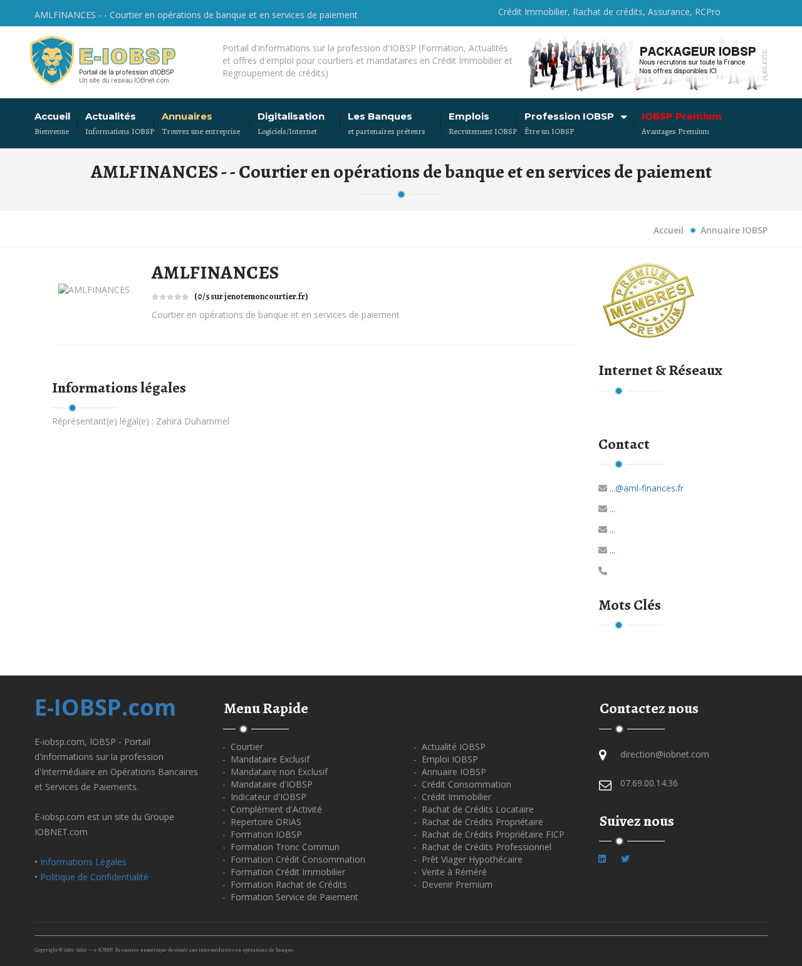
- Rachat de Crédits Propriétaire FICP (489, 834)
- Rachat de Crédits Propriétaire (478, 822)
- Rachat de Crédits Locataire (474, 809)
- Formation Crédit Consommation (293, 859)
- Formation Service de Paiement (290, 897)
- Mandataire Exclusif (266, 759)
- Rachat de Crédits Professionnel (482, 847)
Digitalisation (291, 116)
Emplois (469, 116)
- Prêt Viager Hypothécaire (468, 859)
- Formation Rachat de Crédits (284, 884)
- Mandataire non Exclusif (275, 772)
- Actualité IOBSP (450, 747)
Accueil (52, 116)
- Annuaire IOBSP (450, 772)
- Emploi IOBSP (446, 759)
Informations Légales (83, 862)
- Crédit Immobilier (452, 797)
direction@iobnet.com (664, 754)
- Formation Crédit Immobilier (283, 872)
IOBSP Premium (682, 116)
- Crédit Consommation (462, 784)
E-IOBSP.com (105, 707)
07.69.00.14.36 (649, 783)
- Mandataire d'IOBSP (267, 784)
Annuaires (187, 116)
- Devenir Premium (453, 884)
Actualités (110, 116)
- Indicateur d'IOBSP (264, 797)
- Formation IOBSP (262, 834)
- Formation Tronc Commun (281, 847)
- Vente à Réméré (450, 872)
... (612, 509)
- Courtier (242, 747)
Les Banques (380, 116)
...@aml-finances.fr (647, 488)
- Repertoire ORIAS (261, 822)
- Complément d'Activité (272, 809)
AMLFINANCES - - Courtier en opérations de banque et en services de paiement (196, 15)
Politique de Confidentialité (94, 877)
